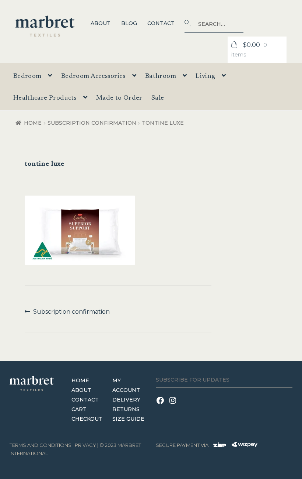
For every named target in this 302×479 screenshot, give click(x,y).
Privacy (85, 445)
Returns (126, 409)
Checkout (86, 419)
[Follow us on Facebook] (162, 405)
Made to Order (119, 98)
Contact (161, 23)
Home (33, 123)
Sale (157, 98)
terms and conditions (40, 445)
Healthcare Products (45, 98)
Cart (79, 409)
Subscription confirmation (92, 123)
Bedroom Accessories (93, 76)
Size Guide (128, 419)
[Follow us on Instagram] (173, 405)
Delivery (126, 399)
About (100, 23)
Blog (129, 23)
